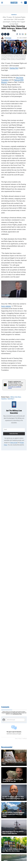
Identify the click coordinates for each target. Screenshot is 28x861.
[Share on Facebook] (17, 34)
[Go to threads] (2, 34)
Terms (16, 738)
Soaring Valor (14, 68)
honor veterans (6, 306)
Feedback (25, 738)
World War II (14, 14)
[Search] (22, 2)
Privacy (20, 738)
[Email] (22, 34)
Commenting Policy (17, 714)
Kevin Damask (8, 38)
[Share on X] (20, 34)
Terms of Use (13, 442)
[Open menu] (2, 2)
